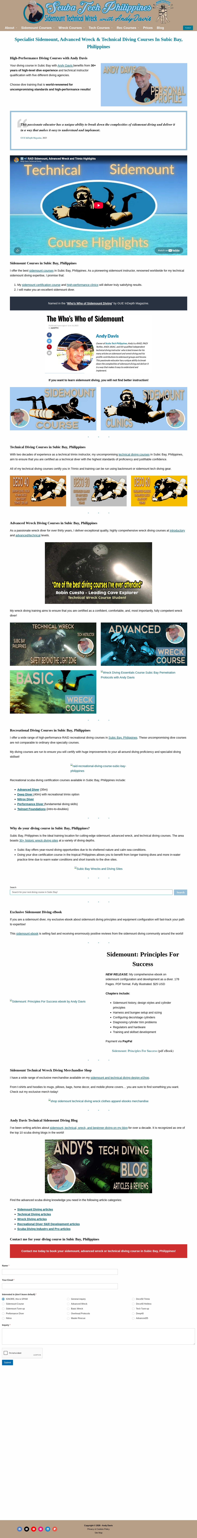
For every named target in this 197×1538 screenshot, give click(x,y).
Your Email (8, 1280)
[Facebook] (19, 1529)
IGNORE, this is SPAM (17, 1299)
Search (13, 887)
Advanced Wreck (79, 1304)
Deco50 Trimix (143, 1299)
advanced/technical (28, 535)
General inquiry (78, 1299)
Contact (188, 28)
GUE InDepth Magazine (31, 137)
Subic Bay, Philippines (123, 737)
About (9, 28)
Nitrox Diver (25, 799)
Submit (7, 1362)
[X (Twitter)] (26, 1529)
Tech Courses (99, 28)
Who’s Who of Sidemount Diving (89, 303)
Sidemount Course (15, 1304)
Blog (160, 28)
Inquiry (6, 1325)
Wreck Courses (70, 28)
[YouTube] (33, 1529)
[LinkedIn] (47, 1529)
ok (36, 933)
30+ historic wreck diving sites (38, 840)
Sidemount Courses (36, 28)
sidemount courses (41, 270)
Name (5, 1266)
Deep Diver (25, 794)
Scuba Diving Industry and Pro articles (43, 1229)
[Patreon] (54, 1529)
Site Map (98, 1533)
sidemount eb (25, 933)
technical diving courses (134, 454)
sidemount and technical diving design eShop (120, 1077)
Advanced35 (142, 1318)
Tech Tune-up (142, 1309)
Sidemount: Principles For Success (134, 1051)
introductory (177, 530)
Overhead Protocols (80, 1313)
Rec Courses (126, 28)
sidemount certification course (41, 284)
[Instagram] (40, 1529)
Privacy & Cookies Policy (98, 1529)
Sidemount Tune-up (15, 1309)
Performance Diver (30, 804)
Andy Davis (65, 65)
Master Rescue (78, 1318)
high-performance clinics (82, 284)
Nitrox (9, 1318)
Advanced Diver (28, 789)
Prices (148, 28)
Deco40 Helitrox (143, 1304)
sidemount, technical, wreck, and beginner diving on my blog (89, 1127)
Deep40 (140, 1313)
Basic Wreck (77, 1309)
